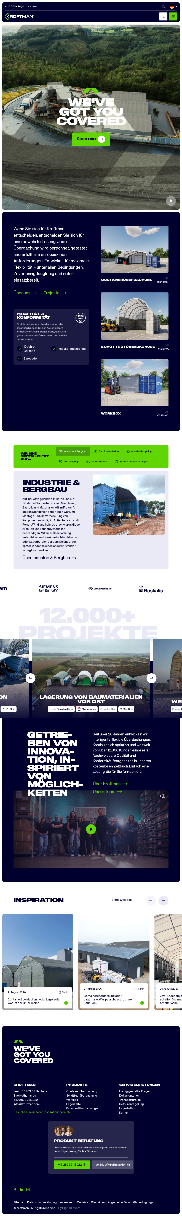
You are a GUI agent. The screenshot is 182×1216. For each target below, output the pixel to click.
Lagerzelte (73, 1104)
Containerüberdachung (81, 1091)
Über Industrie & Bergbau (46, 557)
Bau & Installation (109, 451)
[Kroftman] (19, 16)
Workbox (72, 1100)
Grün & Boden (99, 461)
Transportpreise (130, 1100)
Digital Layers (71, 1208)
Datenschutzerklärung (42, 1202)
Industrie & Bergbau (75, 451)
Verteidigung (71, 461)
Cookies (82, 1202)
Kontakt (124, 1112)
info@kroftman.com (26, 1104)
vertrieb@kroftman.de (110, 1164)
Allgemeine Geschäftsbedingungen (131, 1202)
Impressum (67, 1202)
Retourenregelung (131, 1104)
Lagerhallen (127, 1108)
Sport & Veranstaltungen (133, 461)
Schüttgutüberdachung (81, 1095)
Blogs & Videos (122, 899)
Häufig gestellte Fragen (135, 1091)
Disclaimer (98, 1202)
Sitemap (19, 1202)
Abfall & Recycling (141, 451)
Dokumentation (129, 1095)
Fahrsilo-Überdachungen (82, 1108)
